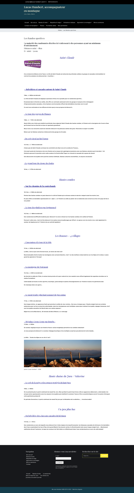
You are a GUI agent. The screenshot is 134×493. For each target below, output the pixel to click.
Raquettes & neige (55, 22)
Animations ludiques (69, 22)
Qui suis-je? (29, 454)
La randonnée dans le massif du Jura (38, 474)
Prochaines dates (51, 25)
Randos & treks (43, 22)
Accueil (27, 22)
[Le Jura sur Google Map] (108, 7)
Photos (42, 25)
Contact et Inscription (31, 25)
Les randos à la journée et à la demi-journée (37, 476)
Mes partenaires (62, 25)
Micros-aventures (99, 22)
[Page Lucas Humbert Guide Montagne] (105, 7)
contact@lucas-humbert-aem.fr (35, 2)
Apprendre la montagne (84, 22)
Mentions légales (77, 489)
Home (60, 30)
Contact (28, 464)
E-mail (57, 455)
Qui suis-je (34, 22)
